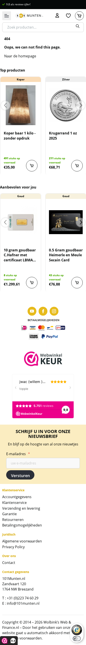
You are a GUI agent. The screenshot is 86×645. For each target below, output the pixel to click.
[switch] (77, 638)
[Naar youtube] (32, 311)
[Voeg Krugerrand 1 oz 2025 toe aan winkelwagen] (77, 165)
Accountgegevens (17, 496)
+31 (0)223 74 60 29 (22, 598)
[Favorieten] (68, 15)
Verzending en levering (21, 508)
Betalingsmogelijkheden (22, 525)
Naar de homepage (20, 56)
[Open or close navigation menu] (6, 15)
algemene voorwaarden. (22, 638)
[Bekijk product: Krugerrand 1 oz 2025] (66, 105)
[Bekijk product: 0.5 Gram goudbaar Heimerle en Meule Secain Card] (66, 222)
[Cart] (79, 15)
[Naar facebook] (43, 311)
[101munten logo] (29, 15)
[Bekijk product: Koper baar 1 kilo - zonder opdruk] (20, 105)
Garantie (9, 513)
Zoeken (77, 26)
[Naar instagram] (54, 311)
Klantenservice (14, 502)
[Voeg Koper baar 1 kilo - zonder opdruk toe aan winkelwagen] (31, 165)
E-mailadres (18, 453)
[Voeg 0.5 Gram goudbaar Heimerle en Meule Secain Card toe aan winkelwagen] (77, 282)
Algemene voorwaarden (22, 541)
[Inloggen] (57, 15)
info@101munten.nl (23, 603)
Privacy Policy (13, 546)
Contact (8, 562)
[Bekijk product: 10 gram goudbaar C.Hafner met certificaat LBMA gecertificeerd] (20, 222)
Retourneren (13, 519)
